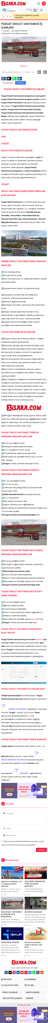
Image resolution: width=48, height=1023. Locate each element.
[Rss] (41, 972)
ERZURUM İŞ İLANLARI (10, 942)
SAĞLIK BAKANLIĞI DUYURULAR (14, 759)
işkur (26, 208)
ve (42, 746)
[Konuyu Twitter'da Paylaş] (9, 78)
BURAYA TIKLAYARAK (17, 709)
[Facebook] (6, 972)
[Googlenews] (30, 972)
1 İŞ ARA (27, 72)
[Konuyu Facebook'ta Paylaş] (3, 78)
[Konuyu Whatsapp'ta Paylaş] (14, 78)
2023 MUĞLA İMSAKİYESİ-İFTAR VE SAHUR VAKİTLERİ (35, 884)
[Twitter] (10, 972)
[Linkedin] (18, 972)
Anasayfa (6, 30)
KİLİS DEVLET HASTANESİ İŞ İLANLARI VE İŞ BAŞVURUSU (11, 914)
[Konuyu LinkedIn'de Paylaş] (19, 78)
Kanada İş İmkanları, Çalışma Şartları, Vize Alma (33, 945)
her (29, 716)
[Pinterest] (26, 972)
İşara (13, 30)
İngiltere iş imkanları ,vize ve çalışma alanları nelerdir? (11, 884)
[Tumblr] (37, 972)
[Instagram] (14, 972)
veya (33, 619)
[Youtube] (22, 972)
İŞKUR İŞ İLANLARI (21, 30)
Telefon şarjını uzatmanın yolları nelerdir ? (29, 16)
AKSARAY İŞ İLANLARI (33, 912)
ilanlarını (39, 639)
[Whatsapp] (34, 972)
